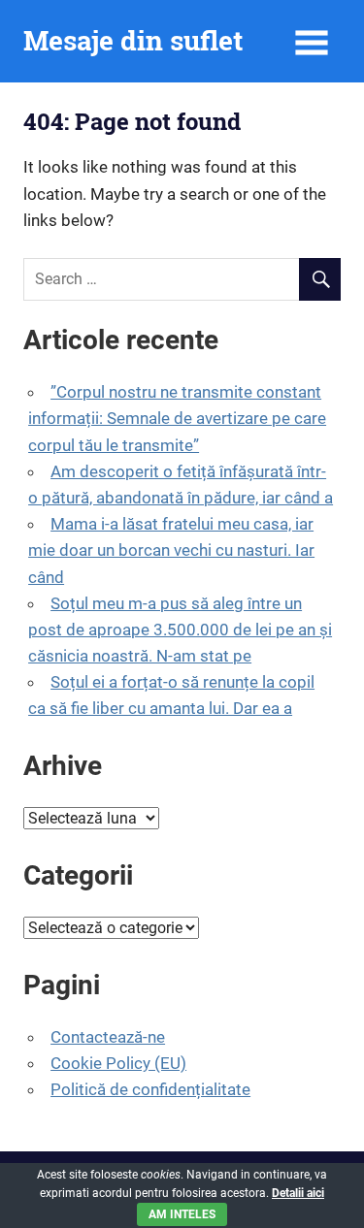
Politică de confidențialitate (150, 1089)
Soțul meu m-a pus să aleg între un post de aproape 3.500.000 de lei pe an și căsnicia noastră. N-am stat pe (180, 629)
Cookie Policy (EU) (118, 1063)
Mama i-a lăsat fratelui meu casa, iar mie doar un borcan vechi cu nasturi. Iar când (171, 550)
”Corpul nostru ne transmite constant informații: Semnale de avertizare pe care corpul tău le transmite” (177, 418)
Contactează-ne (107, 1037)
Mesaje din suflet (133, 40)
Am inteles (182, 1214)
